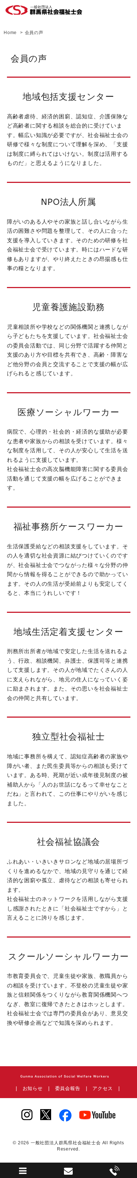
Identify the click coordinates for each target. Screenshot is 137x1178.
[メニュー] (23, 1173)
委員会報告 (67, 1088)
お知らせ (33, 1088)
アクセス (102, 1088)
